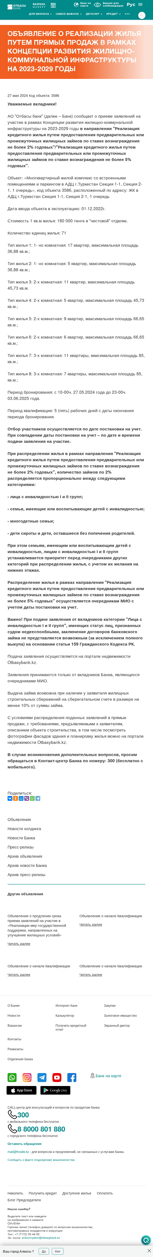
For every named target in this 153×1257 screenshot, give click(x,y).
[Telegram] (37, 798)
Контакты (14, 1039)
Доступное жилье (76, 1192)
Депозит (93, 14)
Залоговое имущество (120, 1015)
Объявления (19, 819)
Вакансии (15, 1025)
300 (23, 1115)
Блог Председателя (24, 1199)
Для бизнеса (39, 14)
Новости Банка (21, 838)
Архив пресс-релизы (26, 874)
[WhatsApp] (32, 798)
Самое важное (68, 14)
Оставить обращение (25, 1143)
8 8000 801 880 (41, 1129)
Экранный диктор (117, 1025)
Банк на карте (108, 1075)
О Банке (14, 1005)
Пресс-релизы (20, 847)
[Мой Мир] (21, 798)
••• (127, 14)
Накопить (15, 1192)
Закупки (110, 1005)
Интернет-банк (66, 1005)
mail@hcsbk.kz (18, 1151)
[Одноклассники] (15, 798)
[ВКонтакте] (10, 798)
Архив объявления (25, 856)
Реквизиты (15, 1049)
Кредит (112, 14)
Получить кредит (43, 1192)
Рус (131, 4)
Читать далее (19, 943)
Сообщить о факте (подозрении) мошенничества (41, 1160)
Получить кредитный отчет (71, 1027)
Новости (14, 1015)
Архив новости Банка (27, 865)
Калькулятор (65, 1015)
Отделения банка (20, 1059)
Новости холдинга (24, 828)
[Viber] (26, 798)
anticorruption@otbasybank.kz (41, 1238)
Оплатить (105, 1192)
